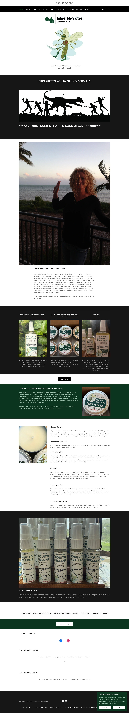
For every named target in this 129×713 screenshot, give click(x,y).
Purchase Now (64, 624)
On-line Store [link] (30, 9)
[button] (87, 9)
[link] (106, 9)
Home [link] (21, 9)
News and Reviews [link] (74, 9)
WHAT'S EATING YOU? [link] (57, 9)
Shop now (64, 379)
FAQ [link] (61, 707)
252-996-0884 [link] (64, 3)
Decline (105, 707)
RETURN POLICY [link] (69, 707)
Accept (119, 707)
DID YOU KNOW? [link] (82, 707)
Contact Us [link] (43, 9)
